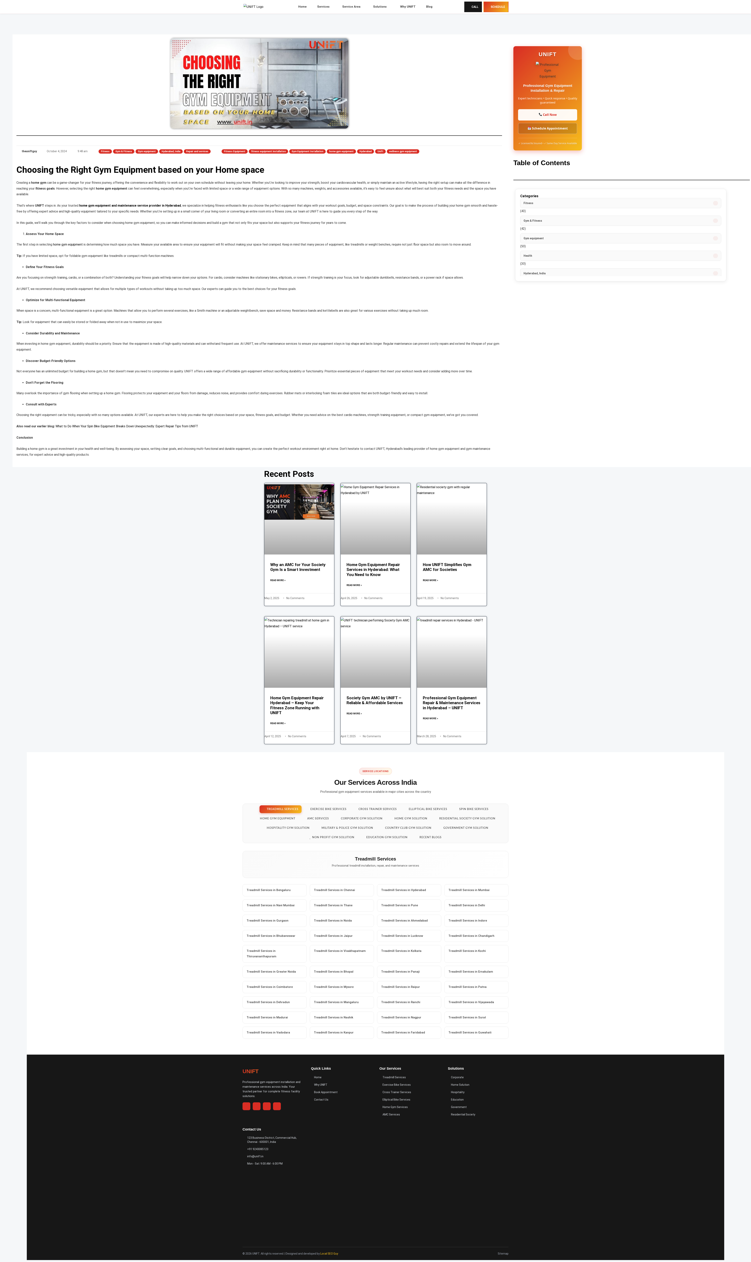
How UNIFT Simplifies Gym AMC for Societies (447, 567)
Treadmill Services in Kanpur (334, 1032)
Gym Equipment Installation (307, 151)
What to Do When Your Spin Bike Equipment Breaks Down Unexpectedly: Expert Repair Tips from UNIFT (127, 426)
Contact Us (321, 1099)
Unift (380, 151)
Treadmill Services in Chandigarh (471, 936)
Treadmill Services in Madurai (267, 1017)
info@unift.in (255, 1156)
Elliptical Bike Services (396, 1099)
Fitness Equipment (234, 151)
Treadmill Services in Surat (467, 1017)
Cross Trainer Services (397, 1092)
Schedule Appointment (549, 128)
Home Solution (460, 1084)
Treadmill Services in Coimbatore (270, 987)
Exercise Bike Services (397, 1084)
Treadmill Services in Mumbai (469, 890)
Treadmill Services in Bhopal (333, 972)
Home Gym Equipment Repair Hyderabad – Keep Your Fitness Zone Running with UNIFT (297, 705)
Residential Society (463, 1114)
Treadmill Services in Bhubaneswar (271, 936)
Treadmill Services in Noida (333, 920)
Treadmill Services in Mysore (334, 987)
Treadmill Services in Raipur (400, 987)
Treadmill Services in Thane (333, 905)
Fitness (105, 151)
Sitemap (503, 1253)
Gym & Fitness (123, 151)
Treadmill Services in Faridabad (403, 1032)
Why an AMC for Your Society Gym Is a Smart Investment (298, 567)
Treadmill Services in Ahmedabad (404, 920)
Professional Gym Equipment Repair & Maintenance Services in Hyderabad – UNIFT (451, 703)
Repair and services (197, 151)
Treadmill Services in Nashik (333, 1017)
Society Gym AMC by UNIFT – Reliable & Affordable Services (375, 700)
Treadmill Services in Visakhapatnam (340, 951)
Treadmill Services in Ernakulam (470, 972)
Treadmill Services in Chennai (334, 890)
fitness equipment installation (268, 151)
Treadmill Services (394, 1077)
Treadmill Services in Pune (399, 905)
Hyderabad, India (171, 151)
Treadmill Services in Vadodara (268, 1032)
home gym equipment (341, 151)
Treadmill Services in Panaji (400, 972)
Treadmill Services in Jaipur (333, 936)
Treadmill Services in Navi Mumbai (271, 905)
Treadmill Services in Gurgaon (267, 920)
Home (318, 1077)
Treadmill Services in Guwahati (469, 1032)
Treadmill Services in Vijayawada (471, 1002)
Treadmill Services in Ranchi (400, 1002)
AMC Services (391, 1114)
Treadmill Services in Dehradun (268, 1002)
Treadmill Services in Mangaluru (336, 1002)
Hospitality (457, 1092)
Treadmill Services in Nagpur (401, 1017)
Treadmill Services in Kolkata (401, 951)
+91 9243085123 (257, 1149)
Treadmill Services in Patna (467, 987)
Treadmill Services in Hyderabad (403, 890)
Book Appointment (326, 1092)
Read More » (278, 580)
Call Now (549, 115)
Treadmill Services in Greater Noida (271, 972)
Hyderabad (365, 151)
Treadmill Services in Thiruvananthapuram (261, 953)
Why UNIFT (320, 1084)
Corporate (457, 1077)
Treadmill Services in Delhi (466, 905)
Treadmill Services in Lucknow (402, 936)
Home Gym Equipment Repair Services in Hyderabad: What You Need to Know (373, 569)
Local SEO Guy (329, 1253)
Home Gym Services (395, 1107)
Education (457, 1099)
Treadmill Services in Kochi (467, 951)
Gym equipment (147, 151)
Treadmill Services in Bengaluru (269, 890)
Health (528, 255)
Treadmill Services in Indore (467, 920)
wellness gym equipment (403, 151)
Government (459, 1107)
